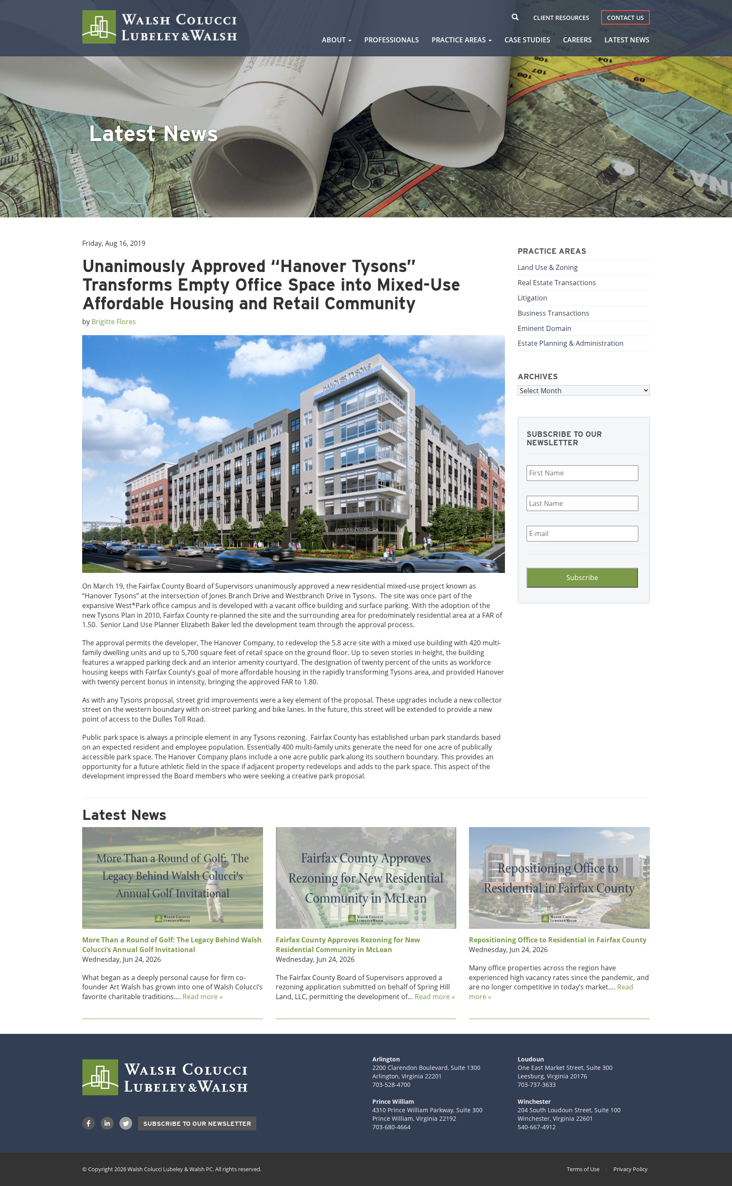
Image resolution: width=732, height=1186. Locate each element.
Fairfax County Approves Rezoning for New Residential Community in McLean (348, 944)
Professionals (391, 40)
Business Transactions (553, 312)
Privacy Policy (630, 1169)
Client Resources (561, 18)
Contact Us (625, 18)
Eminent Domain (544, 328)
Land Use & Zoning (548, 267)
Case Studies (527, 40)
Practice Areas (460, 40)
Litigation (532, 297)
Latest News (626, 40)
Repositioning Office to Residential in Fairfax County (557, 939)
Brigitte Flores (114, 321)
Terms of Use (583, 1169)
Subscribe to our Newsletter (197, 1124)
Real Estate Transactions (557, 282)
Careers (577, 40)
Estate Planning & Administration (571, 343)
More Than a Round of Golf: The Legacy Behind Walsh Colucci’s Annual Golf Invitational (172, 944)
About (334, 40)
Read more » (203, 996)
